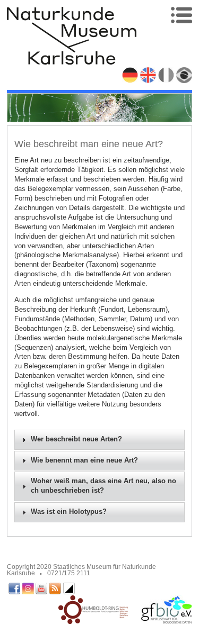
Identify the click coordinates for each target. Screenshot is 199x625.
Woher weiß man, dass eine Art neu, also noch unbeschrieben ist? (103, 485)
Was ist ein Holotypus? (69, 511)
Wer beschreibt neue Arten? (76, 439)
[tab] (99, 440)
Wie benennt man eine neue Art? (84, 460)
